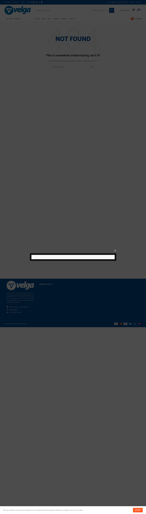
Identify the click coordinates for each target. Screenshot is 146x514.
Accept (138, 510)
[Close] (115, 250)
